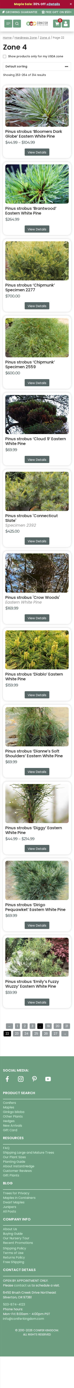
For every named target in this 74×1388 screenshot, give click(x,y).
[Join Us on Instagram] (21, 1081)
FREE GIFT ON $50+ (59, 12)
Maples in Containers (19, 1197)
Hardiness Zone (26, 38)
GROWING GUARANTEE (21, 12)
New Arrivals (12, 1125)
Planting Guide (14, 1161)
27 (55, 1033)
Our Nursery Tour (16, 1238)
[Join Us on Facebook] (7, 1081)
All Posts (9, 1211)
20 (57, 1026)
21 (66, 1026)
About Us (10, 1229)
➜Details (53, 4)
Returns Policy (14, 1257)
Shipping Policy (14, 1248)
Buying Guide (13, 1233)
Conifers (9, 1102)
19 (48, 1026)
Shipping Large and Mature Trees (28, 1152)
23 (17, 1033)
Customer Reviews (17, 1170)
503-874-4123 (14, 1304)
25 (36, 1033)
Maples (8, 1107)
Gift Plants (11, 1175)
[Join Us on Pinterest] (34, 1081)
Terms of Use (13, 1253)
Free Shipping (13, 1262)
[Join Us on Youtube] (48, 1081)
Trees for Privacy (16, 1193)
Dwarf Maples (13, 1202)
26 (46, 1033)
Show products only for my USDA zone (35, 56)
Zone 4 (45, 38)
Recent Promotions (18, 1242)
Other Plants (13, 1116)
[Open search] (17, 24)
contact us (22, 1285)
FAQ (6, 1148)
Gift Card (10, 1130)
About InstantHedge (18, 1166)
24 (26, 1033)
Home (7, 38)
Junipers (9, 1207)
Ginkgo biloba (13, 1112)
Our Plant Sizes (14, 1157)
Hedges (9, 1121)
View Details (37, 152)
